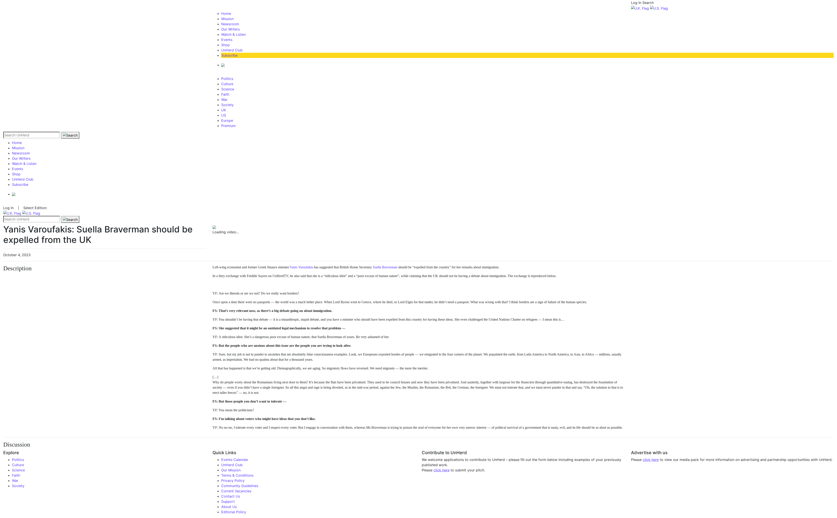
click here (441, 470)
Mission (227, 19)
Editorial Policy (233, 512)
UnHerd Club (232, 50)
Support (228, 501)
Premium (228, 126)
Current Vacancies (236, 491)
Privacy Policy (233, 480)
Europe (227, 120)
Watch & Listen (233, 34)
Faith (225, 94)
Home (226, 13)
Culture (227, 84)
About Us (229, 506)
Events (226, 39)
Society (227, 105)
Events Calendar (234, 459)
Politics (227, 78)
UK (223, 110)
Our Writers (230, 29)
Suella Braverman (385, 267)
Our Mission (231, 470)
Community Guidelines (239, 486)
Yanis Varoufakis (301, 267)
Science (227, 89)
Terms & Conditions (237, 475)
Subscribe (229, 55)
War (224, 99)
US (223, 115)
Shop (225, 45)
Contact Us (230, 496)
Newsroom (230, 24)
